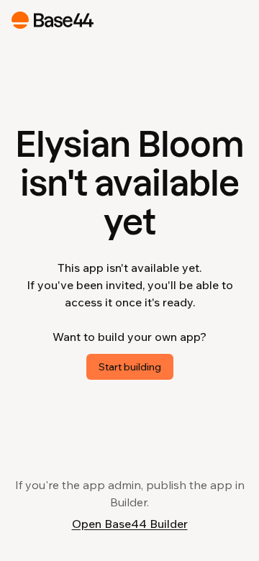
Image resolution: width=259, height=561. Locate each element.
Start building (130, 366)
